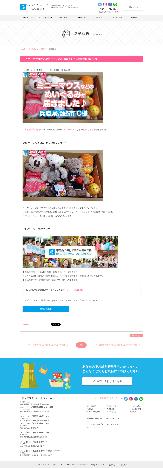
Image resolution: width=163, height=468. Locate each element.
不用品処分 (112, 412)
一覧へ (81, 345)
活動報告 (99, 18)
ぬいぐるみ (136, 336)
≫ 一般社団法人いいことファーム (109, 398)
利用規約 (124, 465)
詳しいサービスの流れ (73, 290)
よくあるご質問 (116, 18)
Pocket (26, 324)
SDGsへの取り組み (93, 412)
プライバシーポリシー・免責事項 (103, 465)
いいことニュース (93, 427)
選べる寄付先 (64, 18)
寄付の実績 (81, 18)
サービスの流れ (28, 18)
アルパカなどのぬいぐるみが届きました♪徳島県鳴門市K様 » (118, 345)
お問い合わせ (46, 309)
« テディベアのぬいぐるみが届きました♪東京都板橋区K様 (45, 345)
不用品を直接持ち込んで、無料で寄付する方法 (103, 418)
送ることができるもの (46, 18)
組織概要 (134, 18)
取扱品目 (90, 409)
